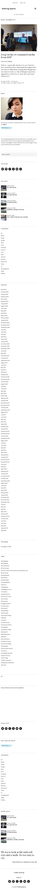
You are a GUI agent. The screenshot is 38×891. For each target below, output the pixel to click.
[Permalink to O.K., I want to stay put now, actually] (3, 217)
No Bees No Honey (6, 641)
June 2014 (3, 445)
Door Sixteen (4, 599)
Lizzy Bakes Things (6, 629)
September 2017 (5, 360)
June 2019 (3, 332)
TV (23, 83)
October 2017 (4, 358)
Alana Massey (4, 563)
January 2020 (4, 320)
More (4, 124)
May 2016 (3, 391)
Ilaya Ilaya (3, 617)
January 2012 (4, 495)
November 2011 (5, 499)
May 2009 (3, 530)
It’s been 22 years (12, 202)
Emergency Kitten (5, 603)
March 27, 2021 (10, 215)
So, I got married (12, 194)
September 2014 (5, 438)
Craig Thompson (5, 594)
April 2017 (3, 370)
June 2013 (3, 464)
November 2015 (5, 405)
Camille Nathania (5, 582)
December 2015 (5, 403)
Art (1, 83)
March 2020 (4, 315)
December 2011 (5, 497)
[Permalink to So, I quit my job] (3, 188)
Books (4, 83)
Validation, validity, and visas (15, 209)
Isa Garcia (3, 620)
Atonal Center (4, 573)
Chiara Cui (3, 584)
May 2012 (3, 488)
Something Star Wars (6, 653)
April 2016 (3, 393)
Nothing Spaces (9, 9)
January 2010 (4, 528)
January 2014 (4, 457)
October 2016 (4, 381)
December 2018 (5, 344)
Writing (3, 273)
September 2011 (5, 502)
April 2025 (3, 289)
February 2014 (4, 455)
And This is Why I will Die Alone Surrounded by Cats (14, 570)
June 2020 (4, 308)
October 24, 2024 (11, 193)
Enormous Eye (5, 606)
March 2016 (4, 396)
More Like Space (5, 639)
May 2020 (3, 311)
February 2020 (5, 318)
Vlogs (2, 271)
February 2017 (4, 374)
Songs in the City (5, 655)
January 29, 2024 (11, 200)
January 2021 (4, 303)
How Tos (3, 250)
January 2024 (4, 294)
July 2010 (3, 521)
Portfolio (15, 2)
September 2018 (5, 348)
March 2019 (4, 339)
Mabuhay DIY (4, 632)
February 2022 (5, 296)
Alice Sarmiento (5, 565)
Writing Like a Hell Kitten (7, 662)
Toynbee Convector (6, 660)
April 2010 (3, 525)
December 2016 (5, 377)
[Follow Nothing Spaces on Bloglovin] (6, 129)
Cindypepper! (4, 587)
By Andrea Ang (4, 580)
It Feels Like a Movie (6, 625)
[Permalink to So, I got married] (3, 195)
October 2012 (4, 478)
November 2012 (5, 476)
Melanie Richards (5, 634)
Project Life (4, 261)
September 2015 (5, 410)
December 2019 (5, 322)
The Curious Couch (6, 596)
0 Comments (15, 81)
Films (8, 83)
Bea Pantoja (4, 577)
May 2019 (3, 334)
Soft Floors (4, 651)
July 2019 (3, 329)
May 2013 (3, 466)
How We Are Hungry (6, 615)
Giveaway (3, 247)
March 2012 (4, 490)
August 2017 (4, 362)
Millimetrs (3, 636)
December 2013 (5, 459)
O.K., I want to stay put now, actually (17, 217)
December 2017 (5, 355)
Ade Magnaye (4, 561)
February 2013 (4, 471)
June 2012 (3, 485)
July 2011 (3, 504)
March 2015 (4, 424)
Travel (2, 264)
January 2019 (4, 341)
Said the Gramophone (7, 648)
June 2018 (3, 351)
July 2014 (3, 443)
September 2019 (5, 327)
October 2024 (5, 292)
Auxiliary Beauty (5, 575)
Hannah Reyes (4, 610)
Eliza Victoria (4, 601)
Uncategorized (5, 268)
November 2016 (5, 379)
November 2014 (5, 433)
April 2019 (3, 336)
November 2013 (5, 462)
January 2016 (4, 400)
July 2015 (3, 414)
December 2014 (5, 431)
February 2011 (4, 514)
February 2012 (4, 492)
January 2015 (4, 429)
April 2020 (3, 313)
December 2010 (5, 516)
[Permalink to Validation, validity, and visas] (3, 210)
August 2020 (4, 306)
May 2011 (3, 507)
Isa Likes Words (5, 622)
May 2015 (3, 419)
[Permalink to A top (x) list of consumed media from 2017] (19, 51)
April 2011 (3, 509)
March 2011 (4, 511)
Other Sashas (4, 646)
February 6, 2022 (11, 208)
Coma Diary (4, 591)
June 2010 (3, 523)
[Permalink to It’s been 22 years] (3, 203)
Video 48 (3, 665)
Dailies (2, 238)
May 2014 (3, 448)
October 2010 (4, 518)
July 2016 (3, 386)
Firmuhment (4, 608)
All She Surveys (5, 568)
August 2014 (4, 440)
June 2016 (3, 388)
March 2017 (4, 372)
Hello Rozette (4, 613)
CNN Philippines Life (6, 589)
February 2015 (4, 426)
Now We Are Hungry (6, 643)
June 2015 (3, 417)
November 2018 (5, 346)
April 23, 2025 (10, 186)
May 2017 (3, 367)
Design (3, 240)
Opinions (3, 257)
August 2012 (4, 483)
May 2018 (3, 353)
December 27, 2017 (5, 81)
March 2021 (4, 299)
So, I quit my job (11, 187)
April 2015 (3, 421)
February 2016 (4, 398)
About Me (22, 2)
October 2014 (4, 436)
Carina (10, 61)
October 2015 (4, 407)
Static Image (4, 658)
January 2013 (4, 473)
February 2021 (4, 301)
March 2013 (4, 469)
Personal (19, 83)
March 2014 (4, 452)
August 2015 (4, 412)
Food (2, 245)
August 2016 (4, 384)
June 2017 (3, 365)
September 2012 (5, 481)
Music (15, 83)
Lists (12, 83)
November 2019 (5, 325)
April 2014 (3, 450)
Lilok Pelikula (4, 627)
